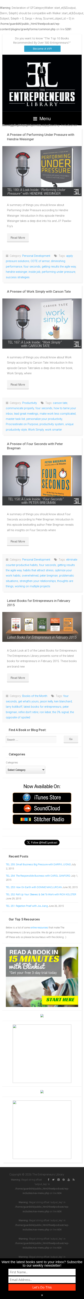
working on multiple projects (32, 586)
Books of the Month (34, 696)
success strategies (17, 277)
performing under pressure (58, 272)
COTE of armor (40, 261)
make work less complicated (58, 413)
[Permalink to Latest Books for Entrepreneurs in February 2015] (42, 627)
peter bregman (49, 575)
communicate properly (20, 408)
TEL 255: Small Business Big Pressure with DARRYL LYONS (38, 864)
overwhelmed (30, 575)
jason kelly (46, 701)
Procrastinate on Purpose (22, 424)
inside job (34, 272)
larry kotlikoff (14, 706)
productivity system (51, 424)
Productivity (29, 403)
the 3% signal (60, 712)
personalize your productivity (44, 419)
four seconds (31, 266)
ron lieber (45, 712)
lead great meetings (26, 413)
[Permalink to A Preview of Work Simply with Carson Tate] (42, 323)
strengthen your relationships (38, 581)
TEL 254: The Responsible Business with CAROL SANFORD (38, 875)
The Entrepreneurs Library (42, 83)
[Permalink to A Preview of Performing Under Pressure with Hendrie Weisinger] (42, 171)
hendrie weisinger (16, 272)
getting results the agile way (59, 266)
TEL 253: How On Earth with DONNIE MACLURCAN (34, 887)
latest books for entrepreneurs (42, 706)
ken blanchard (63, 701)
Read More (18, 237)
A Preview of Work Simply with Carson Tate (39, 291)
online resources (39, 927)
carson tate (60, 403)
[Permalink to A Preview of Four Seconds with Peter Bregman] (42, 480)
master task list (15, 419)
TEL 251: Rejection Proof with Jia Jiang (27, 905)
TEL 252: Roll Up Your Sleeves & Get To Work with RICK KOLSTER (41, 894)
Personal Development (36, 256)
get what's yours (28, 701)
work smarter (53, 429)
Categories (12, 762)
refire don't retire (28, 712)
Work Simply (36, 429)
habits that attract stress (38, 570)
